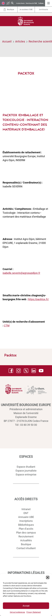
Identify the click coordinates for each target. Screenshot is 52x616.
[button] (47, 577)
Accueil (7, 41)
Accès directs (20, 3)
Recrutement (26, 536)
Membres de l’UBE (31, 3)
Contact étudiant (26, 548)
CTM (7, 325)
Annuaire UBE (26, 516)
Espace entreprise (26, 474)
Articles (20, 41)
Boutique (26, 544)
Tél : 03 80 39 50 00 (26, 424)
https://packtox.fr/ (38, 299)
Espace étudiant (26, 466)
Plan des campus (26, 532)
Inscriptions (26, 520)
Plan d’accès (26, 528)
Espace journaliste (26, 470)
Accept (26, 605)
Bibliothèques (26, 524)
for (41, 3)
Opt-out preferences (17, 612)
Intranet (26, 509)
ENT (26, 513)
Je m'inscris (43, 10)
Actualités (26, 540)
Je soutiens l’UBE (26, 10)
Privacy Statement (33, 612)
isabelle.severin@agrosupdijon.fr (21, 272)
